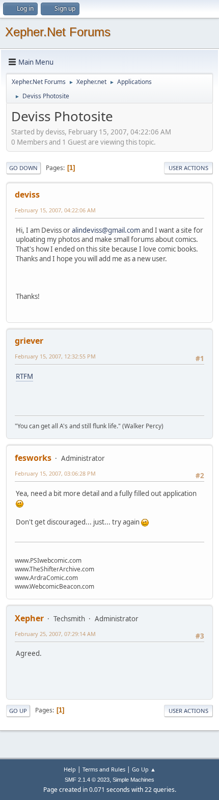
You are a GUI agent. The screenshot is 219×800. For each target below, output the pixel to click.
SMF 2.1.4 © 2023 (87, 780)
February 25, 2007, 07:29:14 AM (55, 634)
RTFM (24, 376)
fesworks (33, 457)
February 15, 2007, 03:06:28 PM (55, 473)
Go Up (18, 710)
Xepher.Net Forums (58, 32)
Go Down (23, 168)
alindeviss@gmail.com (106, 230)
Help (70, 769)
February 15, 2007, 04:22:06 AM (55, 210)
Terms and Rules (104, 769)
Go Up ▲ (144, 769)
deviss (27, 194)
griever (29, 340)
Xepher (29, 618)
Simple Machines (133, 780)
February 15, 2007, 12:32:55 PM (55, 356)
